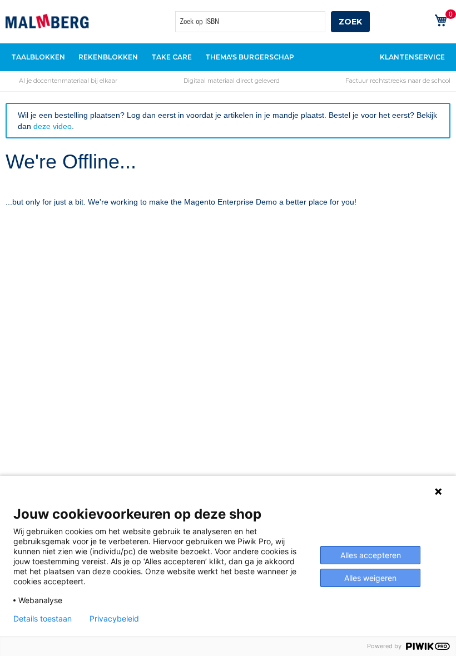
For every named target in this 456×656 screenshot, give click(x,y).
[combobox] (250, 21)
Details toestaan (42, 618)
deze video (52, 126)
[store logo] (47, 21)
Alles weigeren (370, 578)
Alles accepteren (370, 555)
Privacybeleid (114, 618)
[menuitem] (38, 57)
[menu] (228, 57)
